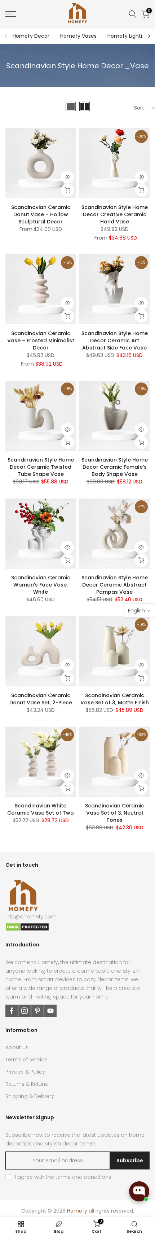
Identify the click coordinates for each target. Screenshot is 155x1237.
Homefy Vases (78, 36)
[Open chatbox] (139, 1191)
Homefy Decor (31, 36)
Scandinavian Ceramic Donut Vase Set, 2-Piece (40, 699)
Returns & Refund (27, 1084)
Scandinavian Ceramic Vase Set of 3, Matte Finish (114, 699)
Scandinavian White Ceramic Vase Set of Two (40, 809)
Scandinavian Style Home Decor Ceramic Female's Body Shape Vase (114, 467)
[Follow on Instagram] (24, 1011)
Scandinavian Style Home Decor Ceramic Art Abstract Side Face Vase (114, 340)
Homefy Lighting (128, 36)
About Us (16, 1047)
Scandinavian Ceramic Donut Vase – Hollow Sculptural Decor (40, 214)
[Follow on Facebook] (11, 1011)
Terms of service (26, 1059)
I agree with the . (63, 1177)
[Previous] (6, 36)
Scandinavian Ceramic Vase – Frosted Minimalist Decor (40, 340)
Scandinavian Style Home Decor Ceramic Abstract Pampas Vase (114, 585)
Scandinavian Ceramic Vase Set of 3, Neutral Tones (114, 813)
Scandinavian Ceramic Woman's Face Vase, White (40, 585)
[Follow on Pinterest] (37, 1011)
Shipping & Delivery (29, 1096)
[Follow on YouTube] (50, 1011)
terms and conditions (83, 1177)
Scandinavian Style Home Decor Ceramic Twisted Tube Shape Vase (41, 467)
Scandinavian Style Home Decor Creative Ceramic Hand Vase (114, 214)
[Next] (149, 36)
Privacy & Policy (25, 1071)
